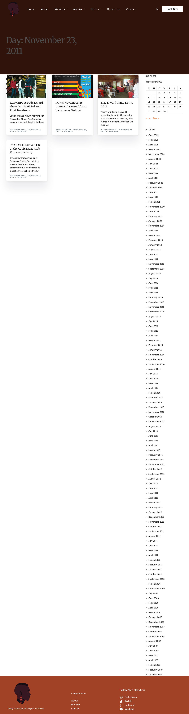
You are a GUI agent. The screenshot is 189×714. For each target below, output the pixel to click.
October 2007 (155, 631)
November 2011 (156, 522)
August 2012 (154, 478)
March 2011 (154, 560)
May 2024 (153, 173)
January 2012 (155, 512)
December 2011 (156, 517)
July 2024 (153, 163)
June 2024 (153, 168)
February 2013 (155, 455)
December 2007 (156, 622)
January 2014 (155, 402)
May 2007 (153, 655)
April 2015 (153, 335)
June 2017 (153, 254)
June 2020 (153, 211)
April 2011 (153, 555)
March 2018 (154, 235)
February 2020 (155, 216)
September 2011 (156, 531)
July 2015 (153, 321)
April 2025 (153, 144)
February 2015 (155, 345)
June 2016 (153, 283)
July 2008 (153, 593)
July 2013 (153, 431)
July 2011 (153, 541)
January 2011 (155, 569)
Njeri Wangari (17, 130)
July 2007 (153, 646)
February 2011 (155, 564)
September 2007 (156, 636)
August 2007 (154, 641)
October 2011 (155, 526)
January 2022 (155, 187)
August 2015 (154, 316)
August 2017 (154, 249)
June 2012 (153, 488)
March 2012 (154, 502)
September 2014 (156, 364)
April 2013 (153, 445)
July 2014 (153, 373)
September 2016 (156, 268)
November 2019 (156, 225)
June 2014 (153, 378)
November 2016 (156, 264)
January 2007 (155, 674)
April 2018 (153, 230)
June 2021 (153, 192)
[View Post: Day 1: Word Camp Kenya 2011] (118, 86)
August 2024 (154, 159)
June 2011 (153, 545)
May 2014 (153, 383)
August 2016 (154, 273)
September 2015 (156, 311)
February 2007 (155, 669)
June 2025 (153, 135)
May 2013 (153, 440)
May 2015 (153, 331)
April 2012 (153, 498)
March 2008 (154, 612)
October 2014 (155, 359)
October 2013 (155, 416)
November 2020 (156, 206)
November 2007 (156, 626)
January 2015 (155, 350)
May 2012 (153, 493)
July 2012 (153, 483)
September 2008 (156, 588)
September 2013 (156, 421)
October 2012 (155, 469)
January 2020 (155, 221)
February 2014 (155, 397)
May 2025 (153, 140)
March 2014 (154, 393)
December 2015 (156, 302)
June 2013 (153, 436)
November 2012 (156, 464)
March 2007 (154, 665)
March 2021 (154, 202)
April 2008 (153, 607)
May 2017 (153, 259)
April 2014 (153, 388)
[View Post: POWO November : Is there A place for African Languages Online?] (72, 86)
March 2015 (154, 340)
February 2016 (155, 297)
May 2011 (153, 550)
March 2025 (154, 149)
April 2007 (153, 660)
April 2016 (153, 292)
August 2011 (154, 536)
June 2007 (153, 650)
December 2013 (156, 407)
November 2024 (156, 154)
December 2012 (156, 459)
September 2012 (156, 474)
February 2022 (155, 183)
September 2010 (156, 579)
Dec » (156, 118)
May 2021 (153, 197)
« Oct (148, 118)
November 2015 (156, 307)
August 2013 (154, 426)
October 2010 (155, 574)
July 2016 (153, 278)
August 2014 (154, 369)
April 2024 (153, 178)
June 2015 (153, 326)
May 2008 (153, 603)
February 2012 (155, 507)
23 (164, 107)
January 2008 (155, 617)
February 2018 (155, 240)
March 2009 (154, 584)
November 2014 (156, 354)
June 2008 (153, 598)
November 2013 (156, 412)
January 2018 (155, 245)
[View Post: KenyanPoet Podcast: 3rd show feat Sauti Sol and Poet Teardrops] (26, 86)
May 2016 (153, 287)
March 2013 (154, 450)
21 (154, 107)
